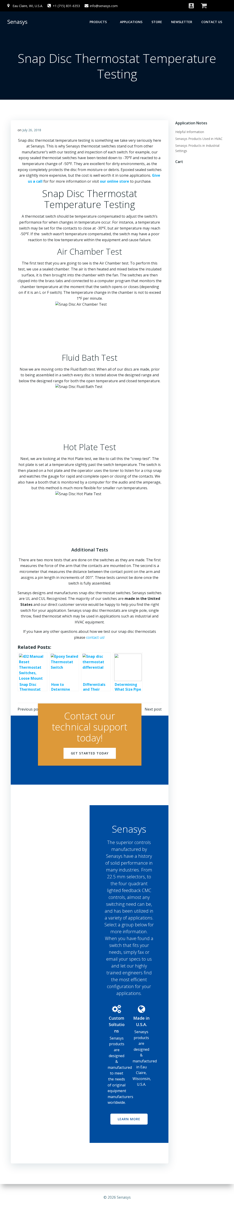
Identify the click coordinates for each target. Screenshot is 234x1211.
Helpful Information (189, 132)
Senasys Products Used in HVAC (199, 138)
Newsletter (181, 22)
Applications (131, 22)
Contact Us (211, 22)
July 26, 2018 (31, 130)
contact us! (95, 637)
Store (157, 22)
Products (98, 22)
